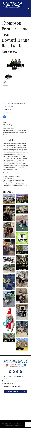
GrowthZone (22, 425)
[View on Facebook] (4, 118)
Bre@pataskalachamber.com (13, 386)
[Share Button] (5, 82)
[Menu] (28, 8)
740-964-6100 (8, 384)
